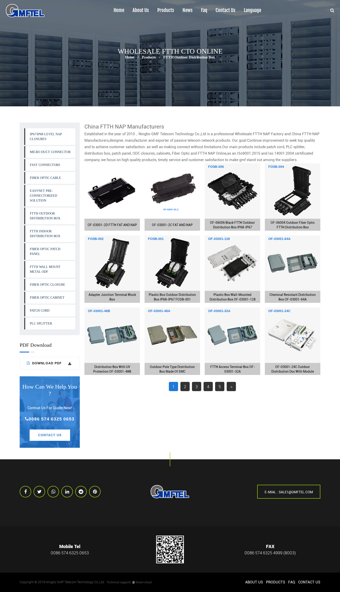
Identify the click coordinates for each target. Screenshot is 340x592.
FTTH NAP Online (212, 153)
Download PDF (46, 363)
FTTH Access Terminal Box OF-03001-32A (232, 369)
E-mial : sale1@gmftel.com (289, 492)
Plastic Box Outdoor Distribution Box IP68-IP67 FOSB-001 (172, 297)
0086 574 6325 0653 (51, 419)
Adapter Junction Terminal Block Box (112, 297)
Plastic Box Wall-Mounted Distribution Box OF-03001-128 (233, 297)
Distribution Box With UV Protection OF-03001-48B (112, 369)
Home (119, 10)
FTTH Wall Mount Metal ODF (45, 269)
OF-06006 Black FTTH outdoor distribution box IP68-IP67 (232, 225)
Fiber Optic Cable (45, 178)
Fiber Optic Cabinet (47, 297)
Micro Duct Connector (50, 152)
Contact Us (225, 10)
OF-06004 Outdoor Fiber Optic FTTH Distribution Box (293, 225)
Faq (204, 10)
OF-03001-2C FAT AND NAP (172, 225)
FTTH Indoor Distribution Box (45, 234)
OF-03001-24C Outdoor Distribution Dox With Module (292, 369)
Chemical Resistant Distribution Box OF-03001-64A (292, 297)
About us (141, 10)
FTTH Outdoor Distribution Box (175, 20)
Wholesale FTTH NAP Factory (259, 134)
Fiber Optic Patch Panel (45, 251)
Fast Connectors (45, 165)
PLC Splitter (41, 323)
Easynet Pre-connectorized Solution (43, 195)
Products (165, 10)
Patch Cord (39, 310)
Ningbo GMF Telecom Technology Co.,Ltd (172, 134)
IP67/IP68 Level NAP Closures (46, 136)
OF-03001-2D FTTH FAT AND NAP (112, 225)
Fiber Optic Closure (47, 284)
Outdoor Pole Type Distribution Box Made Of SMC (172, 369)
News (187, 10)
